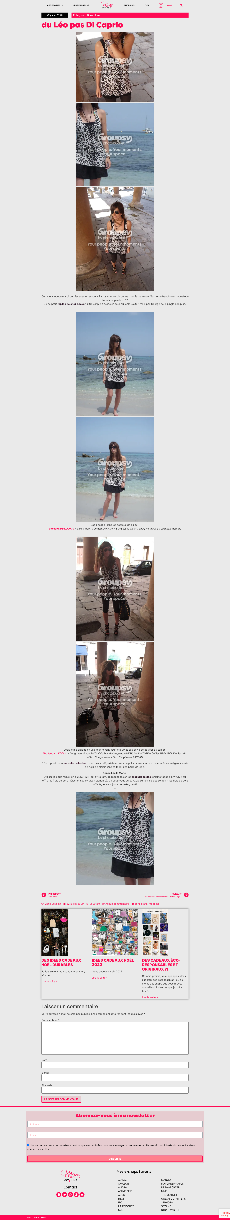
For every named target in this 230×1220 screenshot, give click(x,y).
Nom (44, 1060)
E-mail (45, 1072)
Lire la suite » (49, 981)
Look (146, 5)
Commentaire (50, 1020)
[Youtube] (81, 1194)
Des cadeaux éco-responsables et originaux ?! (161, 965)
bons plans (141, 903)
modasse (154, 903)
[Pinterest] (76, 1194)
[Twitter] (64, 1194)
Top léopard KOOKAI (55, 753)
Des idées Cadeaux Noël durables (61, 962)
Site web (46, 1085)
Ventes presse (81, 5)
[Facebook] (58, 1194)
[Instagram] (70, 1194)
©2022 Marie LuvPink (37, 1217)
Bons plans (93, 15)
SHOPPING (129, 5)
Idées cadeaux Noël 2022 (113, 962)
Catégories (53, 5)
